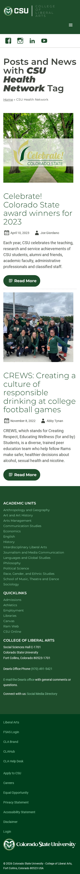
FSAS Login (11, 732)
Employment (13, 610)
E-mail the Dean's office (18, 679)
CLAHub (9, 751)
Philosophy (17, 563)
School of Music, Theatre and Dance (37, 579)
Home (8, 100)
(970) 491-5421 (41, 669)
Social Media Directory (42, 694)
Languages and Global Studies (32, 558)
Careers (8, 783)
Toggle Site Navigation (71, 25)
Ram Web (11, 626)
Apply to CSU (12, 773)
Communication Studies (28, 526)
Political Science (22, 568)
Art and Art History (24, 515)
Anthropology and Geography (32, 510)
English (15, 536)
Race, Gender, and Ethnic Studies (34, 573)
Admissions (12, 600)
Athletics (10, 605)
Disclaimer (10, 822)
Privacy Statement (16, 802)
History (14, 542)
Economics (17, 531)
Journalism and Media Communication (38, 552)
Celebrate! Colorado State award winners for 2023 (37, 209)
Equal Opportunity (15, 792)
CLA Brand (10, 742)
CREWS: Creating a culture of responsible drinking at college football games (39, 392)
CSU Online (12, 632)
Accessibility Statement (19, 812)
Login (7, 831)
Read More (27, 282)
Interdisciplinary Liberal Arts (31, 547)
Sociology (17, 584)
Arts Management (23, 520)
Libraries (9, 616)
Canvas (8, 621)
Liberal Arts (11, 722)
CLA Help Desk (13, 761)
